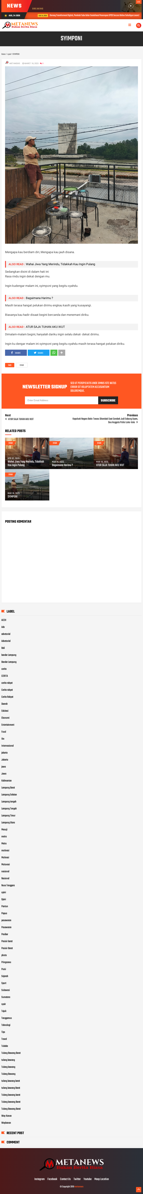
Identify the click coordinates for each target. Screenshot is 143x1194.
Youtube (88, 1179)
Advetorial (5, 641)
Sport (3, 983)
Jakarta (4, 760)
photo (4, 955)
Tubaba (4, 1046)
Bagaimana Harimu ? (39, 298)
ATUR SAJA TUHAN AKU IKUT (45, 327)
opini (3, 892)
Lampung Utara (8, 822)
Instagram (39, 1179)
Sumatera (5, 997)
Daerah (4, 704)
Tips (3, 1032)
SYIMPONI (12, 497)
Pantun (4, 906)
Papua (4, 913)
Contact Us (65, 1179)
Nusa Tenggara (8, 885)
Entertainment (7, 725)
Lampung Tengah (9, 808)
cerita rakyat (7, 683)
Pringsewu (6, 962)
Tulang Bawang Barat (11, 1053)
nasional (5, 871)
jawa (3, 767)
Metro (4, 843)
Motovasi (5, 864)
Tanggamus (6, 1018)
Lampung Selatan (9, 795)
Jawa (3, 774)
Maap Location (101, 1179)
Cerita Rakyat (7, 697)
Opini (3, 899)
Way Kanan (6, 1116)
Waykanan (6, 1123)
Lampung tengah (8, 801)
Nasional (5, 878)
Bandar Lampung (8, 662)
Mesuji (4, 829)
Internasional (7, 746)
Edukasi (4, 711)
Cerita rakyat (7, 690)
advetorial (5, 634)
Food (3, 732)
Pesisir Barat (7, 948)
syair (22, 365)
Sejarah (4, 976)
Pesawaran (6, 927)
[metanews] (71, 1172)
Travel (4, 1039)
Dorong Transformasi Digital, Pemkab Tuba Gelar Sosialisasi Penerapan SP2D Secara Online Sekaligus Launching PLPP (91, 15)
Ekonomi (5, 718)
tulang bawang (8, 1060)
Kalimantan (6, 781)
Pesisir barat (7, 941)
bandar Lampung (8, 655)
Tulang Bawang (8, 1074)
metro (4, 836)
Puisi (3, 969)
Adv (3, 627)
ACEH (3, 620)
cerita (3, 669)
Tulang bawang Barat (10, 1102)
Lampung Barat (8, 788)
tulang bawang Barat (10, 1088)
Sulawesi (5, 990)
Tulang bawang (8, 1067)
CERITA (4, 676)
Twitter (77, 1179)
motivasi (5, 850)
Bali (3, 648)
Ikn (2, 739)
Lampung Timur (8, 815)
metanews (78, 1187)
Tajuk (3, 1011)
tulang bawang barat (10, 1081)
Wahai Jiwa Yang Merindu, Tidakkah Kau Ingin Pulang (60, 264)
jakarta (4, 753)
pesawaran (6, 920)
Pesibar (4, 934)
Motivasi (5, 857)
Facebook (52, 1179)
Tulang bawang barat (10, 1095)
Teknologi (5, 1025)
